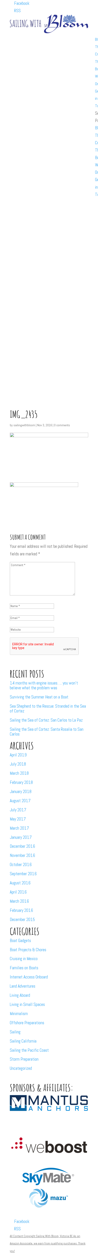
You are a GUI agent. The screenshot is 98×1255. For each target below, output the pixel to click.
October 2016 (21, 864)
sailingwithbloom (24, 425)
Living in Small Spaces (27, 1004)
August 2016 (20, 883)
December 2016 (22, 846)
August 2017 (20, 801)
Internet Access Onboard (29, 977)
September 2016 (23, 874)
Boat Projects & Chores (28, 950)
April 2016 (18, 892)
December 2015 (22, 919)
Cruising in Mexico (24, 959)
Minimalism (19, 1013)
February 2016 (21, 910)
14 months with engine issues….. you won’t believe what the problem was (44, 685)
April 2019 (18, 755)
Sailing (15, 1032)
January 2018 (20, 791)
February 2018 (21, 782)
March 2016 (19, 901)
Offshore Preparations (27, 1023)
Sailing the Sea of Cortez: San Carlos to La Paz (46, 720)
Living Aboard (20, 995)
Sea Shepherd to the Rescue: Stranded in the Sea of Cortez (48, 708)
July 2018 (18, 764)
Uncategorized (21, 1068)
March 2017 (19, 828)
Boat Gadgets (20, 940)
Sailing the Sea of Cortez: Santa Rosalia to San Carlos (46, 731)
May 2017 (18, 819)
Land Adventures (22, 986)
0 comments (62, 425)
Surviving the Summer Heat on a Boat (39, 697)
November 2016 (22, 855)
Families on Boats (24, 968)
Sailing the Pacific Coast (29, 1050)
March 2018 (19, 773)
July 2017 (18, 810)
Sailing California (23, 1041)
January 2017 (21, 837)
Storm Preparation (24, 1059)
